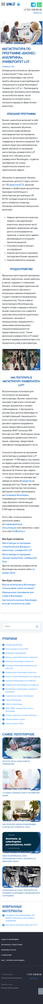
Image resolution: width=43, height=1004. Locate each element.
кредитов (27, 480)
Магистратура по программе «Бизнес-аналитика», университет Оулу (19, 558)
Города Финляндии (13, 700)
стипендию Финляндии (17, 495)
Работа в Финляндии (13, 704)
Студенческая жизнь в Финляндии (19, 696)
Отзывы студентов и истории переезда (20, 715)
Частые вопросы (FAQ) (14, 723)
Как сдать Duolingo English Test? (21, 925)
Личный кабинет (18, 4)
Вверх (41, 992)
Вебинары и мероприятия (15, 653)
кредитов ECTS (16, 184)
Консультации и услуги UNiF (16, 649)
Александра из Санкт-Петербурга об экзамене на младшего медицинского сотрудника (21, 893)
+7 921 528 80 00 (33, 9)
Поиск (37, 626)
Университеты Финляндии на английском (22, 685)
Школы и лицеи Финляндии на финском (21, 657)
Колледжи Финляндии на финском (19, 661)
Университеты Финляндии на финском (20, 672)
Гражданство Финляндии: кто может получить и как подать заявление (20, 918)
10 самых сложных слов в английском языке (21, 794)
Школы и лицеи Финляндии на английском (22, 676)
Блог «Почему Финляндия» (13, 960)
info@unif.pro (37, 12)
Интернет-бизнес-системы (10, 988)
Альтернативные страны (15, 719)
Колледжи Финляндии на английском (20, 681)
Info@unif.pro (18, 531)
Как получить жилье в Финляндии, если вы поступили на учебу (19, 825)
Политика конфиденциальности (11, 978)
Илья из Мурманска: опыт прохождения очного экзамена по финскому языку (19, 859)
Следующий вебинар (13, 645)
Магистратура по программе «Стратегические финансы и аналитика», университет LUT (17, 547)
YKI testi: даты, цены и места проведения (16, 762)
